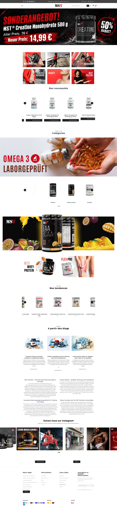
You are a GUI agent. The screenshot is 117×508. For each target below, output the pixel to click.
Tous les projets (62, 480)
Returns (76, 461)
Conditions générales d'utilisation (30, 482)
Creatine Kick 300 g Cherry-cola (54, 314)
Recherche (61, 475)
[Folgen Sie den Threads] (73, 503)
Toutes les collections (63, 478)
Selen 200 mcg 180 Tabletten (90, 115)
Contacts (43, 484)
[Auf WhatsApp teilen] (34, 1)
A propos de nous (45, 478)
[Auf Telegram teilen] (30, 1)
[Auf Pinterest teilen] (28, 1)
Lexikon (61, 486)
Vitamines (36, 202)
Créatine (90, 202)
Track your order (40, 461)
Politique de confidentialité (28, 475)
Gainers (54, 202)
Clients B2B (43, 475)
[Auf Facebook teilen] (24, 1)
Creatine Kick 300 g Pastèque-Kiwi (91, 314)
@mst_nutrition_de (45, 423)
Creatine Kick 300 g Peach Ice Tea (73, 314)
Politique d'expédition (27, 480)
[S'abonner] (92, 485)
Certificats (43, 482)
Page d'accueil (62, 484)
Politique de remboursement (29, 478)
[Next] (92, 103)
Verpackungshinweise (27, 486)
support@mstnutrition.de (86, 489)
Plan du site (61, 482)
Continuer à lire (33, 369)
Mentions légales (26, 484)
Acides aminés (72, 202)
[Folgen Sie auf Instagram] (72, 503)
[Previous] (25, 103)
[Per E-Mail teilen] (32, 1)
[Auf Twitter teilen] (26, 1)
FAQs (42, 480)
